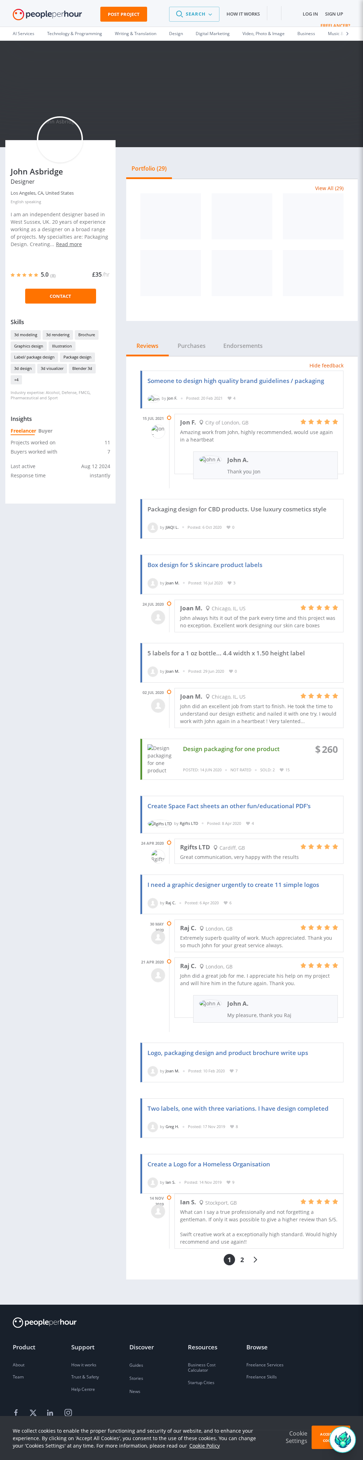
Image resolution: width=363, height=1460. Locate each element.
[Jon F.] (153, 398)
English (17, 201)
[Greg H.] (152, 1126)
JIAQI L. (172, 527)
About (18, 1365)
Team (18, 1377)
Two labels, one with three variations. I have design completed (238, 1108)
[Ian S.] (152, 1182)
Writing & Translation (135, 33)
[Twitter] (34, 1412)
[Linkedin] (51, 1412)
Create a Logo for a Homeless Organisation (208, 1164)
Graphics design (28, 346)
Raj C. (171, 902)
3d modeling (25, 334)
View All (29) (329, 188)
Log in (310, 14)
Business (306, 33)
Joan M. (172, 582)
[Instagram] (68, 1412)
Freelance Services (265, 1365)
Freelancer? (335, 25)
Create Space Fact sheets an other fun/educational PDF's (229, 806)
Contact (60, 296)
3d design (23, 368)
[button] (194, 14)
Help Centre (83, 1389)
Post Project (124, 14)
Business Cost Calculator (202, 1367)
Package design (77, 357)
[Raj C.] (152, 902)
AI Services (23, 33)
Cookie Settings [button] (296, 1437)
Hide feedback (326, 365)
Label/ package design (34, 357)
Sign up (334, 14)
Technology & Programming (74, 33)
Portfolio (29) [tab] (149, 168)
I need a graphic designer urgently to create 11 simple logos (233, 885)
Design (176, 33)
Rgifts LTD (189, 823)
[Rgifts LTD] (159, 823)
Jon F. (172, 398)
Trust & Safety (85, 1377)
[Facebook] (17, 1412)
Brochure (86, 334)
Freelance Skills (261, 1377)
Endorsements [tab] (243, 346)
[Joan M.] (152, 582)
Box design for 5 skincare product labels (204, 565)
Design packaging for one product (231, 749)
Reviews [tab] (147, 346)
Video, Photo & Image (263, 33)
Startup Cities (201, 1382)
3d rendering (57, 334)
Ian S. (170, 1182)
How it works (243, 14)
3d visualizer (52, 368)
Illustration (62, 346)
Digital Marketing (213, 33)
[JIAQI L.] (152, 527)
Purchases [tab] (192, 346)
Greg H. (172, 1126)
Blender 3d (82, 368)
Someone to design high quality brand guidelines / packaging (235, 381)
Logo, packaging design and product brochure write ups (227, 1053)
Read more (69, 244)
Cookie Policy (204, 1445)
